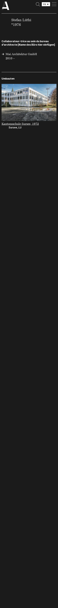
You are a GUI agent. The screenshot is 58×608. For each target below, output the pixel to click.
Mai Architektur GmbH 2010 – (21, 56)
